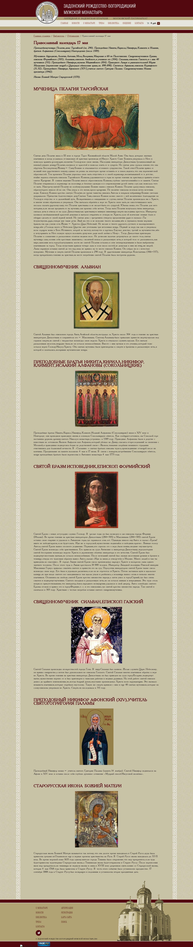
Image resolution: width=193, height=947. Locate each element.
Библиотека (113, 23)
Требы (101, 23)
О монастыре (89, 23)
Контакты (139, 23)
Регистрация (67, 913)
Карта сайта (66, 917)
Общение (127, 23)
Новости (76, 23)
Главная (64, 23)
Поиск (64, 922)
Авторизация (67, 908)
